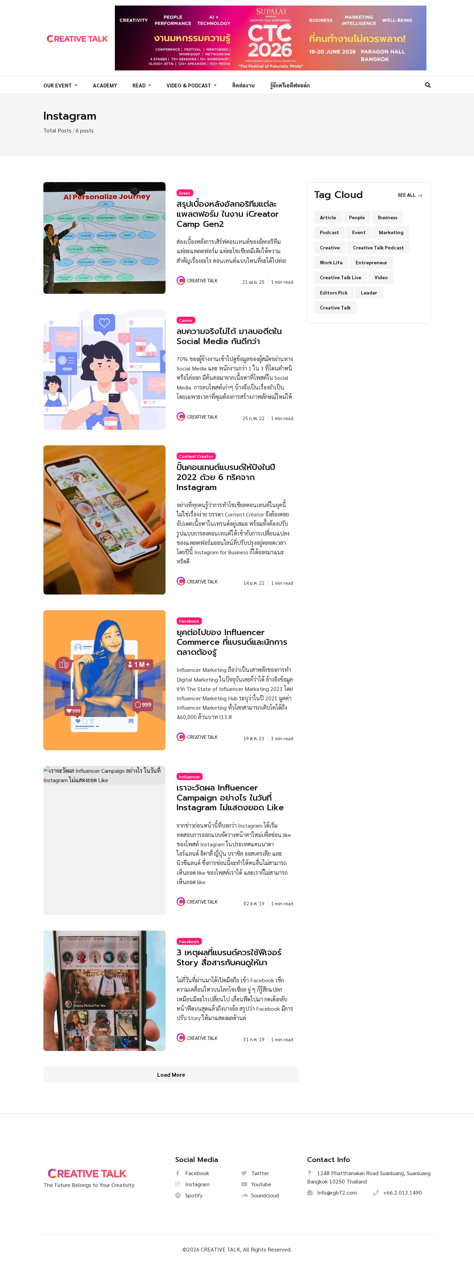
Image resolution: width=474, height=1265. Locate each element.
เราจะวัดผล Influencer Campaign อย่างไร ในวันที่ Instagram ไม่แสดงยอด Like (230, 797)
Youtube (260, 1184)
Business (387, 217)
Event (185, 193)
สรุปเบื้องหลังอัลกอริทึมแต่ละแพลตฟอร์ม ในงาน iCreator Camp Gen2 (228, 214)
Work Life (331, 262)
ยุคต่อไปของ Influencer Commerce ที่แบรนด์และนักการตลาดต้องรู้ (232, 642)
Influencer (189, 776)
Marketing (391, 232)
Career (186, 320)
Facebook (189, 621)
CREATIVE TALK (202, 280)
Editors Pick (334, 292)
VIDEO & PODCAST (189, 85)
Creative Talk (335, 307)
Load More (171, 1074)
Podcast (329, 232)
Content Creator (196, 456)
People (357, 217)
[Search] (428, 84)
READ (140, 85)
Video (381, 277)
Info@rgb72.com (336, 1192)
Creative (330, 247)
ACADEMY (105, 85)
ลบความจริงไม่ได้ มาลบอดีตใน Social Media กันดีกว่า (229, 336)
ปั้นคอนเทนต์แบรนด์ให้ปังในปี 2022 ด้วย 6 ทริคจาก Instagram (226, 477)
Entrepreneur (371, 262)
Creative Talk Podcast (378, 247)
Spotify (193, 1195)
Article (328, 217)
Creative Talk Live (340, 277)
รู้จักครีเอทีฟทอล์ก (290, 85)
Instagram (197, 1184)
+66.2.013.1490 (402, 1192)
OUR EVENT (58, 85)
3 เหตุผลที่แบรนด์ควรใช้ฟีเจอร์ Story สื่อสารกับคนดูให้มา (229, 957)
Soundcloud (264, 1195)
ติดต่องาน (243, 85)
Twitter (259, 1173)
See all (407, 194)
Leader (369, 292)
